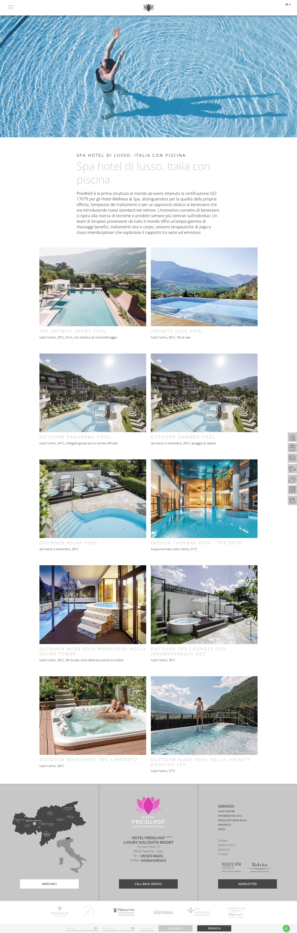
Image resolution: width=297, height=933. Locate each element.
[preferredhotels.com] (235, 912)
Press (221, 829)
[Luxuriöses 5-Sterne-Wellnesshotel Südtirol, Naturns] (143, 869)
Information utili (230, 816)
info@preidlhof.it (153, 860)
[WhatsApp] (286, 928)
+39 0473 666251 (151, 856)
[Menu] (10, 7)
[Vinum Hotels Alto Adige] (88, 912)
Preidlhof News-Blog (232, 820)
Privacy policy (227, 845)
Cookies (223, 854)
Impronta (224, 849)
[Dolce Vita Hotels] (232, 868)
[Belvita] (259, 868)
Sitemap (223, 840)
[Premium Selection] (59, 912)
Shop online (226, 811)
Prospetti (224, 825)
